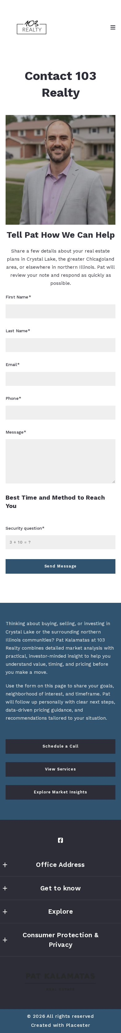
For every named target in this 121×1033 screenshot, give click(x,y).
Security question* (25, 528)
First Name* (18, 296)
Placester (78, 1025)
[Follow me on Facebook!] (60, 840)
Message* (16, 432)
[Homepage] (31, 27)
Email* (13, 364)
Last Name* (18, 330)
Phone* (13, 398)
